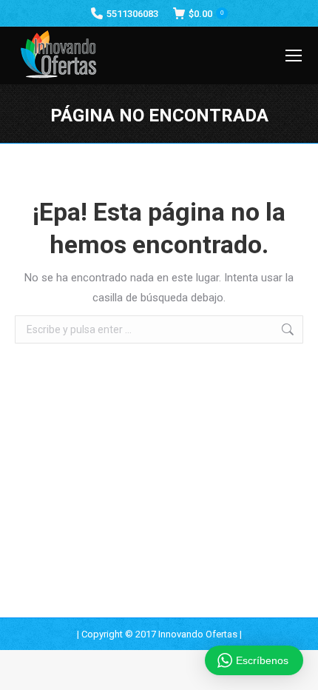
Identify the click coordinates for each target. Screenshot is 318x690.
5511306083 (132, 13)
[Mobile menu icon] (293, 55)
